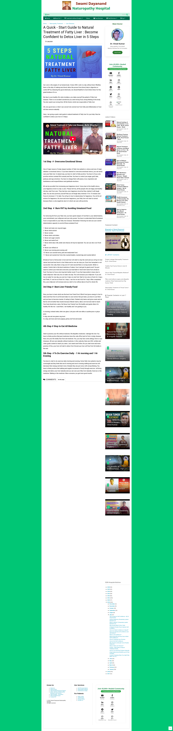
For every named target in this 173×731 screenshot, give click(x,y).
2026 (108, 587)
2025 (108, 589)
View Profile (117, 52)
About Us (57, 18)
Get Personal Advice (83, 688)
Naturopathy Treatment (56, 23)
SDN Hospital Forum (55, 695)
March (111, 665)
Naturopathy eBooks (83, 689)
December (112, 604)
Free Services (99, 18)
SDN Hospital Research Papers (58, 690)
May (110, 660)
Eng (122, 18)
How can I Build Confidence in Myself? (119, 630)
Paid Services (112, 18)
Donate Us (80, 700)
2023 (108, 593)
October (111, 608)
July (110, 614)
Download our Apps (82, 690)
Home (48, 18)
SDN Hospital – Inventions (56, 694)
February (111, 667)
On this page (61, 379)
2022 (108, 595)
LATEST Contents (113, 255)
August (111, 612)
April (110, 663)
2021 (108, 598)
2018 (108, 671)
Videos (88, 18)
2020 (108, 600)
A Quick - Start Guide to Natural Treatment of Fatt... (117, 648)
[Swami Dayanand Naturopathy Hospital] (86, 10)
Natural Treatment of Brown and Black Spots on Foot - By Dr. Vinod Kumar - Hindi (123, 150)
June (110, 658)
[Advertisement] (117, 550)
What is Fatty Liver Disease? (116, 645)
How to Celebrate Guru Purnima (117, 639)
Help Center (81, 696)
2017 (108, 673)
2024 (108, 591)
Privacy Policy (81, 699)
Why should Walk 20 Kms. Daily (117, 625)
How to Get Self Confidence (116, 641)
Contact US (53, 697)
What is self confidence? (115, 634)
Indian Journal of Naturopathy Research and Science (57, 692)
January (111, 669)
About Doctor (53, 689)
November (112, 606)
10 (108, 507)
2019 (108, 602)
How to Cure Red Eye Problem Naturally (119, 650)
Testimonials (81, 697)
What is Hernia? (113, 403)
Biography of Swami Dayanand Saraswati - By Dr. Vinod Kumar (114, 230)
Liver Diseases (70, 23)
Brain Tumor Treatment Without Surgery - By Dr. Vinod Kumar (117, 422)
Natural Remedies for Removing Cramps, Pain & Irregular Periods (117, 334)
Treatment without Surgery (74, 18)
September (112, 610)
